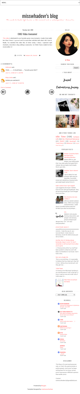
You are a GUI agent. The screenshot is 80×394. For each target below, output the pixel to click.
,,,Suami (62, 353)
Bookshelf (73, 141)
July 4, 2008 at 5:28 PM (14, 73)
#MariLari (69, 143)
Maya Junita (9, 77)
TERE (61, 319)
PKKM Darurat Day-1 (65, 327)
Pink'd (62, 141)
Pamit (61, 347)
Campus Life (28, 55)
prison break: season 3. (62, 227)
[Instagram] (67, 60)
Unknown (8, 67)
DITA (61, 332)
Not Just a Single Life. (62, 257)
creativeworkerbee (47, 389)
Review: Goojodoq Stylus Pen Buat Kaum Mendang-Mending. (71, 155)
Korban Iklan (63, 334)
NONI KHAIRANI (64, 303)
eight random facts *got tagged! (65, 185)
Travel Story (59, 143)
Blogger (43, 385)
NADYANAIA (63, 326)
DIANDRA (63, 352)
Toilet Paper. (59, 268)
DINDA (62, 339)
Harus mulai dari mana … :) (67, 321)
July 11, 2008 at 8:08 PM (15, 83)
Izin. (65, 212)
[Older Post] (51, 94)
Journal (35, 55)
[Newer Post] (3, 94)
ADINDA (62, 345)
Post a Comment (6, 87)
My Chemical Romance (70, 139)
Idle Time (61, 136)
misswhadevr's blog (40, 15)
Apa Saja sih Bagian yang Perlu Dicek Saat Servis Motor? (69, 314)
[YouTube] (69, 60)
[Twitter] (65, 60)
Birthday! (62, 340)
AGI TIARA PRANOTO (66, 311)
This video (6, 38)
